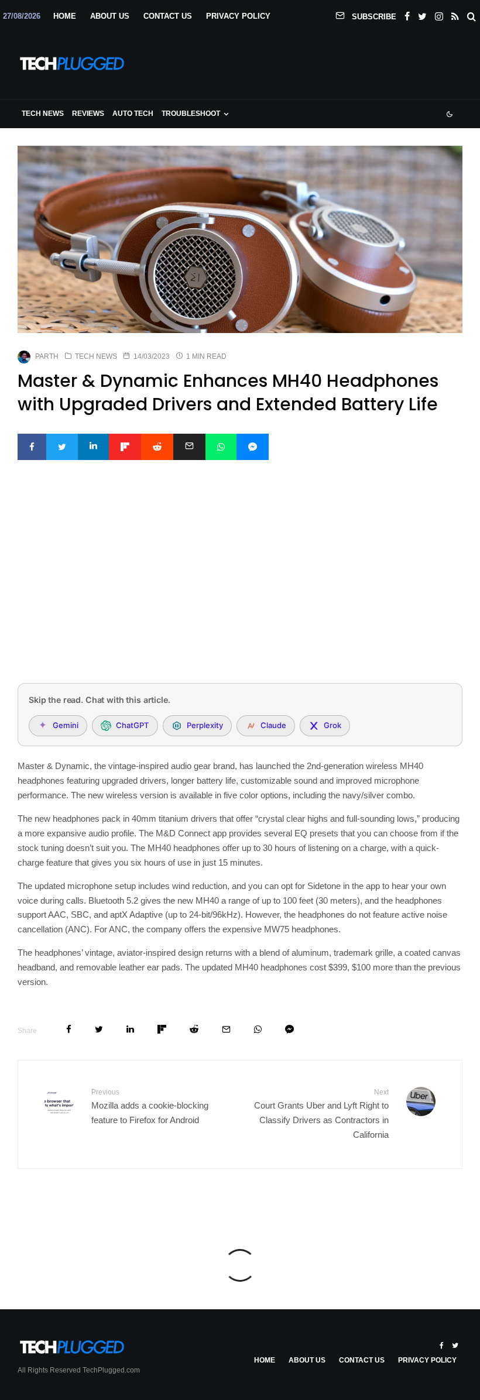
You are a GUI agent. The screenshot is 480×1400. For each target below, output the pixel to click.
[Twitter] (422, 14)
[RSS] (455, 14)
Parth (47, 356)
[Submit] (157, 447)
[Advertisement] (240, 587)
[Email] (189, 447)
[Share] (32, 447)
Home (64, 16)
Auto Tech (132, 113)
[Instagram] (439, 14)
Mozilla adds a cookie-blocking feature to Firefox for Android (149, 1106)
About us (109, 16)
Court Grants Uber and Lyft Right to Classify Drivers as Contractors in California (321, 1114)
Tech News (43, 113)
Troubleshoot (191, 113)
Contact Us (167, 16)
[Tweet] (62, 447)
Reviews (88, 113)
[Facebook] (407, 14)
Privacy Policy (238, 16)
